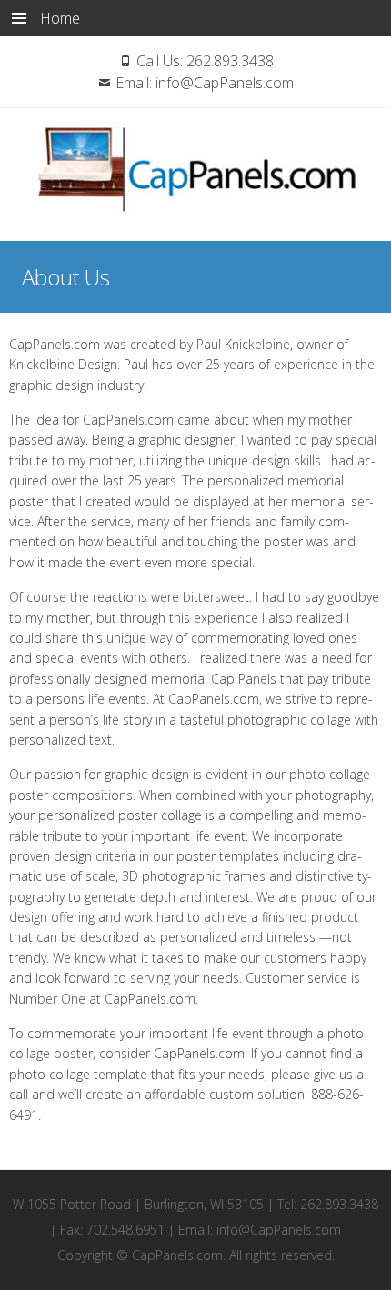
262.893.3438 (230, 61)
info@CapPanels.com (224, 83)
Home (60, 18)
